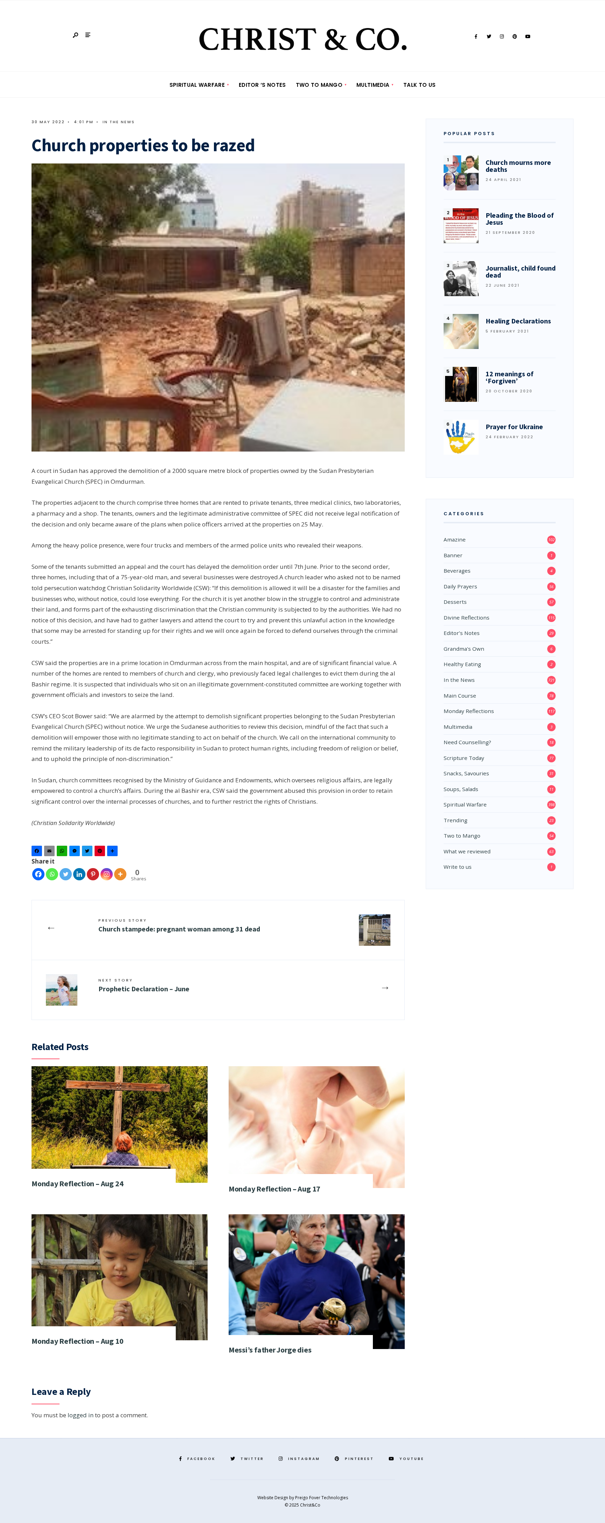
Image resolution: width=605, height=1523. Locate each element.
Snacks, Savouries (466, 773)
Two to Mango (319, 85)
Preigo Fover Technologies (321, 1498)
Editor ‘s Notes (262, 85)
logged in (80, 1415)
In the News (119, 122)
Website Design (273, 1498)
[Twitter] (488, 36)
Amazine (455, 539)
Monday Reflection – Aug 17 (274, 1189)
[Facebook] (475, 36)
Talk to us (419, 85)
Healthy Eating (462, 664)
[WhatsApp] (63, 852)
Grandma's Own (464, 648)
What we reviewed (467, 851)
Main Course (460, 695)
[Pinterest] (514, 36)
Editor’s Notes (462, 632)
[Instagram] (501, 36)
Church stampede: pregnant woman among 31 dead (179, 925)
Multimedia (372, 85)
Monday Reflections (469, 710)
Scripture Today (464, 757)
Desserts (455, 601)
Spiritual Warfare (197, 85)
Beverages (457, 570)
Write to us (458, 866)
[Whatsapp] (52, 874)
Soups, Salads (461, 788)
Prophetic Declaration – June (143, 985)
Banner (453, 555)
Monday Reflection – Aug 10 (77, 1341)
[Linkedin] (79, 874)
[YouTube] (527, 36)
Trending (455, 820)
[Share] (113, 852)
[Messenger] (75, 852)
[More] (120, 874)
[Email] (50, 852)
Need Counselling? (467, 742)
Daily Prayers (460, 586)
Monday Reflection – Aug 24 (77, 1183)
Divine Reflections (466, 617)
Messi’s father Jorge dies (270, 1350)
